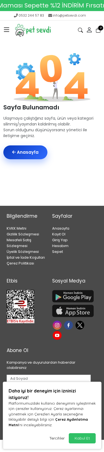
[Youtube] (58, 335)
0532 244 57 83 (31, 15)
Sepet (57, 251)
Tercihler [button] (57, 438)
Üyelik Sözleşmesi (23, 251)
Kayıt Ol (58, 234)
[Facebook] (69, 324)
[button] (7, 30)
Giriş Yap (60, 240)
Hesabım (60, 245)
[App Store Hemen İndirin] (71, 311)
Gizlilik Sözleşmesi (23, 234)
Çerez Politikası (20, 263)
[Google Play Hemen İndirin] (71, 296)
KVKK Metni (16, 228)
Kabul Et (82, 438)
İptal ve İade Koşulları (26, 257)
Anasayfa (27, 152)
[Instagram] (58, 324)
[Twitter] (80, 324)
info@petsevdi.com (69, 15)
